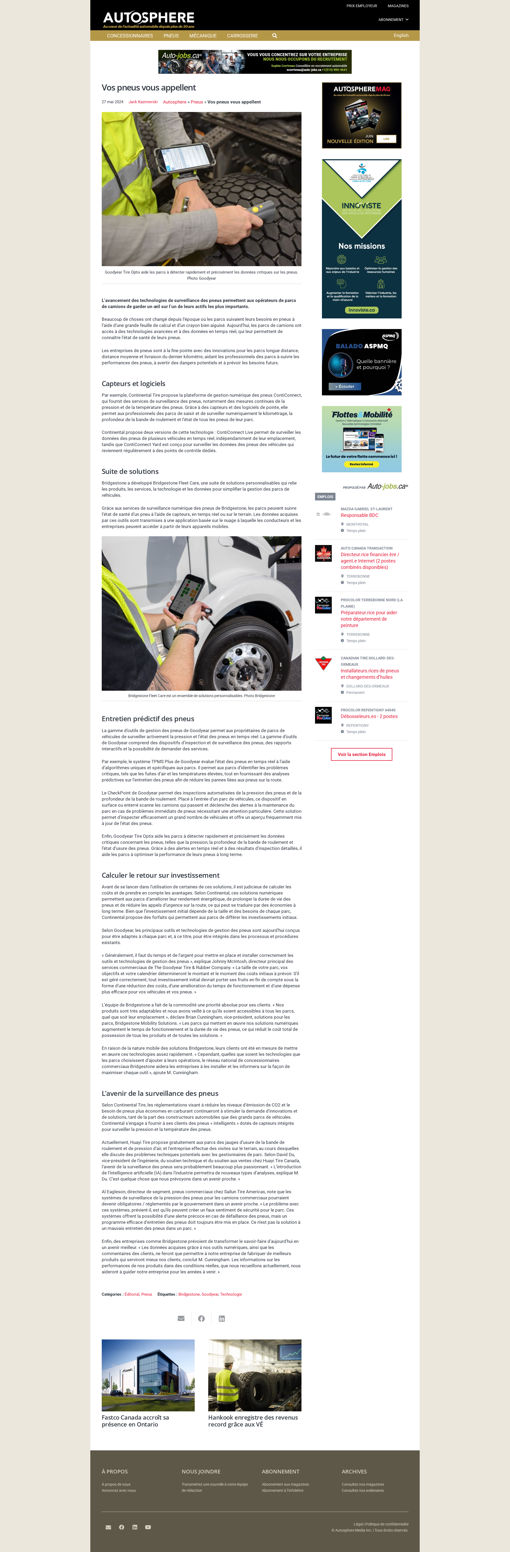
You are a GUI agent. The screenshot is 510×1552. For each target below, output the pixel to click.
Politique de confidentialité (387, 1524)
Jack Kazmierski (143, 102)
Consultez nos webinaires (363, 1490)
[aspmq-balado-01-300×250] (362, 393)
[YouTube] (148, 1527)
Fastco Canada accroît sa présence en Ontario (135, 1420)
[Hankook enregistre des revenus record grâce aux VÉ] (254, 1375)
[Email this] (181, 1318)
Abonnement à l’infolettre (282, 1490)
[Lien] (361, 488)
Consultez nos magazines (363, 1484)
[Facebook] (121, 1527)
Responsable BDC (360, 515)
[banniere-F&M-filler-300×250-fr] (362, 470)
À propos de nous (116, 1484)
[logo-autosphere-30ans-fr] (149, 19)
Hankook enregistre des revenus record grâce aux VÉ (253, 1420)
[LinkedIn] (135, 1527)
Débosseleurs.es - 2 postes (369, 716)
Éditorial (132, 1294)
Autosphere (174, 102)
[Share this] (202, 1318)
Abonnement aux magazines (285, 1484)
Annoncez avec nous (119, 1490)
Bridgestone (189, 1294)
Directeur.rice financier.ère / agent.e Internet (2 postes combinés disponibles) (370, 561)
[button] (407, 19)
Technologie (231, 1294)
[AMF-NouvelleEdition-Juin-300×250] (362, 147)
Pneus (197, 102)
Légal (358, 1524)
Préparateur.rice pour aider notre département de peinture (369, 619)
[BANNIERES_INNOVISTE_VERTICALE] (362, 316)
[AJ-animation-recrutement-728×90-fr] (255, 72)
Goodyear (210, 1294)
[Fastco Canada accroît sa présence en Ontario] (148, 1375)
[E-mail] (108, 1527)
